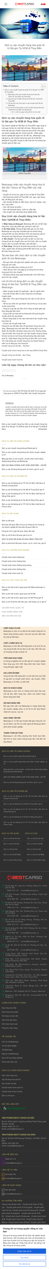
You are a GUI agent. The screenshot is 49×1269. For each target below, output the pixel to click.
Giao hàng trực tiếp (9, 1008)
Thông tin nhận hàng (9, 1028)
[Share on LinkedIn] (36, 382)
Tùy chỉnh (24, 1257)
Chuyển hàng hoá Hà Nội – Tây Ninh (15, 346)
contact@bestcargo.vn (15, 1129)
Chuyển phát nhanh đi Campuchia (25, 1210)
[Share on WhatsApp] (13, 382)
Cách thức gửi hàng (9, 1020)
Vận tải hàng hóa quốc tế (27, 391)
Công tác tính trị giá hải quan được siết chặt (18, 531)
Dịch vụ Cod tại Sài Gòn (12, 838)
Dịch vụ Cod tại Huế (10, 849)
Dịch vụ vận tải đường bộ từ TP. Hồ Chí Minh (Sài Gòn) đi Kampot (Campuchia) (23, 484)
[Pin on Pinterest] (31, 382)
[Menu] (6, 4)
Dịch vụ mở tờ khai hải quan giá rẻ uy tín (17, 535)
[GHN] (16, 1108)
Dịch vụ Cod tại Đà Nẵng (12, 854)
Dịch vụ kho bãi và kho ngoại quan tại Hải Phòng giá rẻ (22, 597)
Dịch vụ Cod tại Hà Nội (11, 844)
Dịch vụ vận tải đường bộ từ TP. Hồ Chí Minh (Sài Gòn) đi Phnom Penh (23, 505)
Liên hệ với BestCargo (10, 1041)
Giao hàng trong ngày (10, 1012)
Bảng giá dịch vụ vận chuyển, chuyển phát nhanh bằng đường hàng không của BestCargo (22, 459)
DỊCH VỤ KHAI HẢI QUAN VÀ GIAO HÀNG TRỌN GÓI (22, 539)
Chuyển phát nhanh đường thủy (14, 569)
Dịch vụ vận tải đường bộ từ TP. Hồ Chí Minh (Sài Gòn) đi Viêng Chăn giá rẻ (23, 494)
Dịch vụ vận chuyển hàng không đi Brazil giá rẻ (19, 448)
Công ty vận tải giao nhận (11, 1204)
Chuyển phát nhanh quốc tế (12, 573)
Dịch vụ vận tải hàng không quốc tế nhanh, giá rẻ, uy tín (23, 469)
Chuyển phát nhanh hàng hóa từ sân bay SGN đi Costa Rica (24, 350)
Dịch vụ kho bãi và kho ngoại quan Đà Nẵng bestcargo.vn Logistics (23, 588)
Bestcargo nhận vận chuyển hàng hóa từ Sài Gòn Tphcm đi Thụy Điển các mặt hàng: (24, 95)
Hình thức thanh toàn (10, 1024)
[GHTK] (4, 1108)
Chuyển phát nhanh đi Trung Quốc (20, 1207)
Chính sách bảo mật (9, 1062)
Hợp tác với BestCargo (10, 1054)
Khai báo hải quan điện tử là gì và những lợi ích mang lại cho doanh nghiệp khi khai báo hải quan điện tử (23, 525)
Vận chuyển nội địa (9, 1083)
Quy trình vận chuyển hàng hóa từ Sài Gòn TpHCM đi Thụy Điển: (25, 100)
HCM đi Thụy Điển (21, 393)
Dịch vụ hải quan (8, 520)
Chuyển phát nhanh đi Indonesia (17, 1216)
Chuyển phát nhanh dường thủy (14, 561)
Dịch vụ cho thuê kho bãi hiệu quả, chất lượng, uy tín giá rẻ (24, 601)
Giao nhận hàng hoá (9, 1075)
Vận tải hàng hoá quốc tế (11, 1079)
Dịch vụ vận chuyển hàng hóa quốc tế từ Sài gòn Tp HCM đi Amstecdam (36, 426)
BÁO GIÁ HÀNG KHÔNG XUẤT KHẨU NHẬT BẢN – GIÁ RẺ (24, 465)
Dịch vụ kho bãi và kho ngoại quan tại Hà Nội (19, 593)
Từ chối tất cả (24, 1264)
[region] (24, 1247)
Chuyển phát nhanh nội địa (12, 1091)
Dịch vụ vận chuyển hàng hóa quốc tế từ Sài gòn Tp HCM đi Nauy (13, 426)
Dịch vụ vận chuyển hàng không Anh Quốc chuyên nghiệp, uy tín (24, 453)
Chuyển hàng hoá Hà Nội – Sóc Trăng (16, 355)
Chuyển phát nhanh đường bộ (13, 557)
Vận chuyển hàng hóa (37, 393)
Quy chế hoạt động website (12, 1058)
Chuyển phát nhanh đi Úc (15, 1219)
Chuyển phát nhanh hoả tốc (12, 359)
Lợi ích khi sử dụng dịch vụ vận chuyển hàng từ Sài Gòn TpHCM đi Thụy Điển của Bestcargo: (26, 108)
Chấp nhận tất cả (24, 1251)
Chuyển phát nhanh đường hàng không (16, 565)
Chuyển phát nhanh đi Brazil (19, 1222)
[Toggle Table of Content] (42, 86)
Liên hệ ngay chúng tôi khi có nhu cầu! (28, 112)
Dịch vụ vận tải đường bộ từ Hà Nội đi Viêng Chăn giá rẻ (23, 500)
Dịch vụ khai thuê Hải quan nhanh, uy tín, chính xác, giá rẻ (24, 543)
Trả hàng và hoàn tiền (10, 1016)
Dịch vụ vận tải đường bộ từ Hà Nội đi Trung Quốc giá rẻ (23, 489)
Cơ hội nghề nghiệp (9, 1045)
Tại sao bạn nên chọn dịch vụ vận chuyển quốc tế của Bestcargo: (25, 104)
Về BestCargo (7, 1049)
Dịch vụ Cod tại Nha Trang (13, 860)
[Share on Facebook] (18, 382)
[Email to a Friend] (27, 382)
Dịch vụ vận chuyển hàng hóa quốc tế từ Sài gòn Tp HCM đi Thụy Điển (24, 91)
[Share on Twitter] (22, 382)
